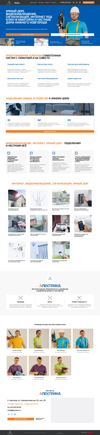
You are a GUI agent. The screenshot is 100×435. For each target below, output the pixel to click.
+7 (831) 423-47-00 (30, 404)
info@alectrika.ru (14, 410)
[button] (88, 2)
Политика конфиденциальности (60, 433)
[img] (9, 2)
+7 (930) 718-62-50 (65, 2)
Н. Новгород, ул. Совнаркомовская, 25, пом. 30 (26, 400)
